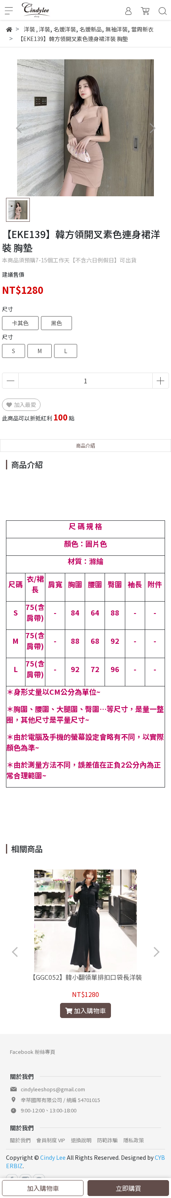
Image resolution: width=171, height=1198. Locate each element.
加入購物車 (43, 1188)
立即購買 (128, 1188)
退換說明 (81, 1140)
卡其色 (20, 323)
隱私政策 (133, 1140)
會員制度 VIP (50, 1140)
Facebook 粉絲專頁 (32, 1051)
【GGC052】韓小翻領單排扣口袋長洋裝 (85, 977)
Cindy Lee (53, 1157)
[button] (152, 128)
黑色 (56, 323)
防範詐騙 (107, 1140)
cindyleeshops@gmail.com (53, 1089)
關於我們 (20, 1140)
